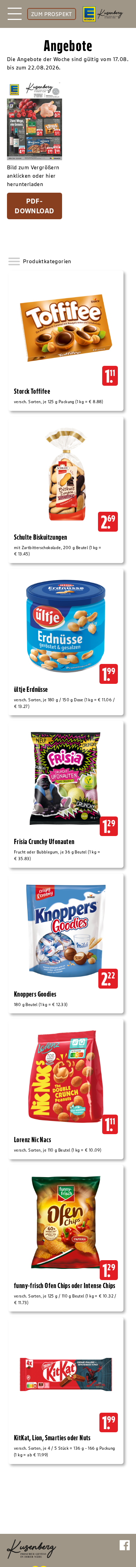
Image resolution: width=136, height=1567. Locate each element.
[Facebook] (124, 1547)
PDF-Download (34, 206)
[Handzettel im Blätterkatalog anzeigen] (34, 120)
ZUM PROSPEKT (51, 13)
